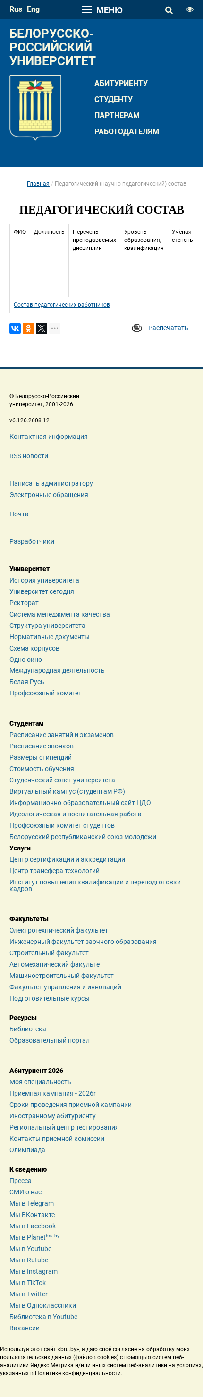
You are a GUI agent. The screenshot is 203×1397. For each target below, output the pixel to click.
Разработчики (31, 541)
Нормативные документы (49, 637)
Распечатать (168, 328)
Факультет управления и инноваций (65, 987)
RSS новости (28, 456)
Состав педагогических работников (62, 304)
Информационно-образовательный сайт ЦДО (80, 802)
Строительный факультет (49, 953)
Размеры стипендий (40, 757)
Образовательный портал (49, 1040)
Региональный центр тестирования (64, 1127)
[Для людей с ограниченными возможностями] (190, 9)
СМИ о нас (25, 1192)
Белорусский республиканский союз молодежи (82, 836)
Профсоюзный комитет (45, 693)
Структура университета (47, 625)
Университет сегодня (41, 591)
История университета (44, 580)
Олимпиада (27, 1150)
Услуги (20, 848)
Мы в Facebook (32, 1226)
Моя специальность (40, 1082)
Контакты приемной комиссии (56, 1138)
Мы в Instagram (33, 1271)
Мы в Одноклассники (42, 1305)
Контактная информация (48, 436)
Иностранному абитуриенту (52, 1116)
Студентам (26, 723)
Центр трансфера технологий (54, 870)
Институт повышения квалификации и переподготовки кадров (95, 885)
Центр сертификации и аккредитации (67, 859)
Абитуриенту (121, 83)
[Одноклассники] (28, 328)
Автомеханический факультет (56, 964)
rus (15, 9)
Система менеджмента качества (59, 614)
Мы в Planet (34, 1237)
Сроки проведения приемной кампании (70, 1104)
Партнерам (117, 115)
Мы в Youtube (30, 1248)
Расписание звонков (41, 746)
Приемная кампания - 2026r (52, 1093)
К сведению (28, 1169)
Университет (29, 569)
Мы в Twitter (28, 1294)
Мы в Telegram (31, 1203)
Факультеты (29, 919)
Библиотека (27, 1029)
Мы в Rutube (28, 1260)
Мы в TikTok (27, 1282)
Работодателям (126, 131)
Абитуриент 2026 (36, 1070)
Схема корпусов (34, 648)
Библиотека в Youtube (43, 1316)
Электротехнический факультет (58, 930)
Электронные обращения (48, 494)
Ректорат (24, 603)
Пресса (20, 1180)
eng (33, 9)
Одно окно (25, 659)
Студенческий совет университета (62, 780)
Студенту (113, 99)
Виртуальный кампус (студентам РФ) (67, 791)
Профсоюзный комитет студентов (62, 825)
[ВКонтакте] (15, 328)
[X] (41, 328)
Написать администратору (51, 483)
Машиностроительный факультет (61, 975)
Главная (38, 183)
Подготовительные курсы (49, 998)
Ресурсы (23, 1017)
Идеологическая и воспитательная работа (75, 814)
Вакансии (24, 1328)
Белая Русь (26, 681)
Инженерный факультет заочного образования (83, 941)
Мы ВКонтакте (32, 1214)
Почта (19, 514)
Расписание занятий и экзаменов (61, 734)
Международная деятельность (57, 670)
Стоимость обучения (41, 768)
